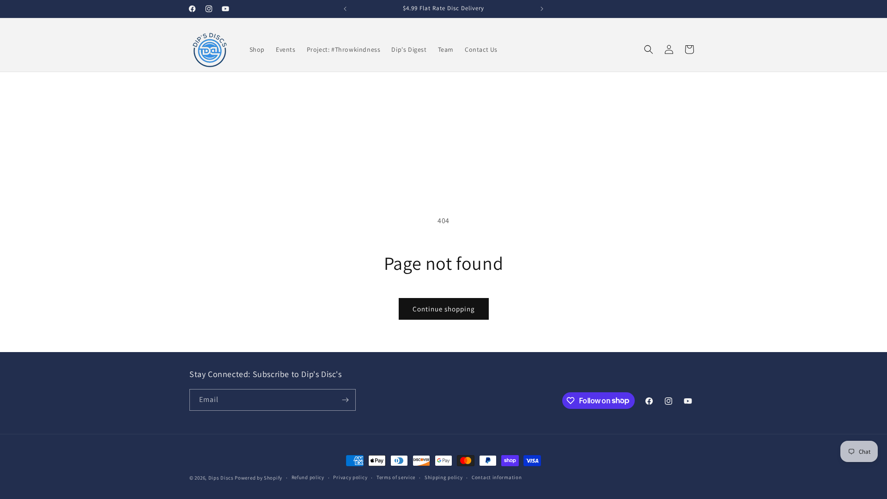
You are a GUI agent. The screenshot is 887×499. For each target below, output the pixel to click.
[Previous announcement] (345, 9)
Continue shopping (444, 308)
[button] (648, 49)
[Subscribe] (345, 400)
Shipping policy (444, 477)
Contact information (497, 477)
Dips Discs (221, 478)
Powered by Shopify (258, 478)
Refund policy (308, 477)
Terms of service (396, 477)
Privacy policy (350, 477)
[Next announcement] (542, 9)
